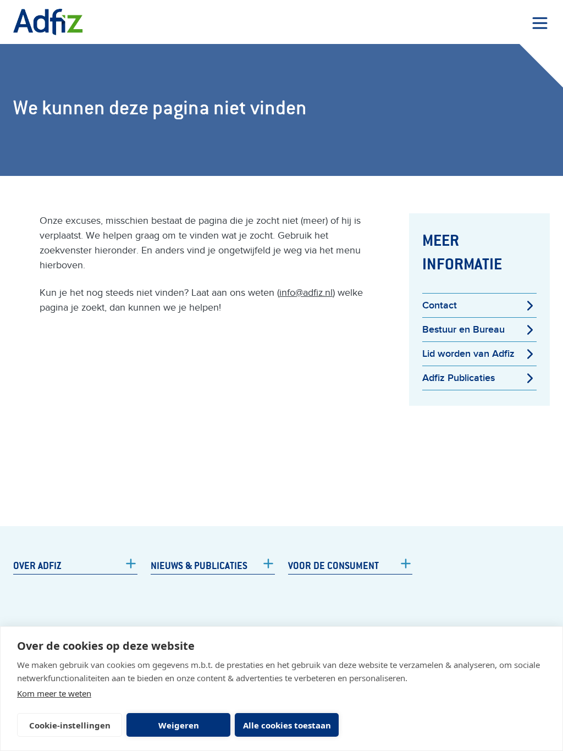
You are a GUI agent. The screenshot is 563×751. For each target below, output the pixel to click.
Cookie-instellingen (70, 725)
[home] (48, 22)
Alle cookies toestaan (287, 725)
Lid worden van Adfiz (468, 354)
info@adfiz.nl (306, 293)
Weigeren (178, 725)
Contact (439, 305)
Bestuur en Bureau (463, 329)
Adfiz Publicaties (458, 378)
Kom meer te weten (54, 693)
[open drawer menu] (540, 23)
